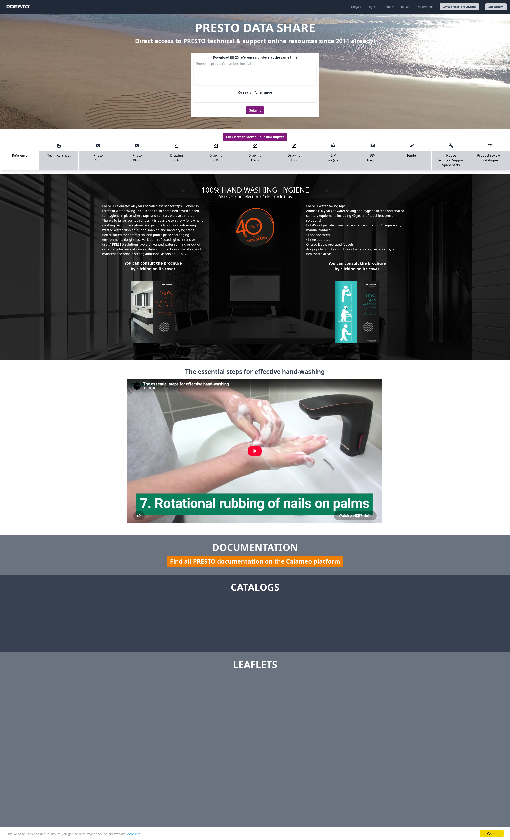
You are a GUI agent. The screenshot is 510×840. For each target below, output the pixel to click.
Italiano (406, 7)
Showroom (496, 7)
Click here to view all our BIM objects (255, 137)
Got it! (491, 833)
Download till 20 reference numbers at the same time (255, 57)
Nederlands (425, 7)
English (372, 7)
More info (133, 833)
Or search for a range (255, 92)
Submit (255, 110)
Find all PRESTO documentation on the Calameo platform (255, 561)
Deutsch (389, 7)
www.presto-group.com (459, 7)
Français (355, 7)
